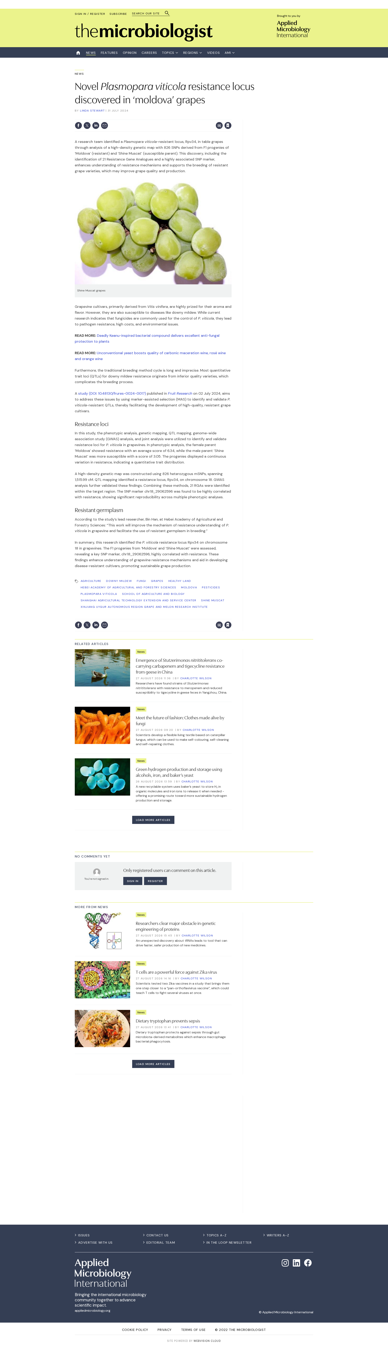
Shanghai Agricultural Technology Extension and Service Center (138, 600)
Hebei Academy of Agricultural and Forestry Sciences (128, 587)
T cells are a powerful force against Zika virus (176, 971)
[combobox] (149, 13)
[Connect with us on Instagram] (285, 1263)
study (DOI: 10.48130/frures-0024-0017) (112, 393)
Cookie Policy (135, 1330)
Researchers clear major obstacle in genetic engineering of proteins (176, 926)
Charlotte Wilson (196, 678)
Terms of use (193, 1330)
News (79, 73)
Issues (84, 1235)
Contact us (158, 1235)
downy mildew (119, 581)
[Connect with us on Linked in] (296, 1263)
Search (167, 13)
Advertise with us (95, 1242)
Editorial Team (161, 1242)
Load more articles (153, 820)
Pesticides (211, 587)
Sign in (175, 117)
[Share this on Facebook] (78, 125)
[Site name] (144, 40)
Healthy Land (179, 581)
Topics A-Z (217, 1235)
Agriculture (91, 581)
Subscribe (118, 13)
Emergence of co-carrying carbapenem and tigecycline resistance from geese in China (180, 666)
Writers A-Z (278, 1235)
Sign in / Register (90, 13)
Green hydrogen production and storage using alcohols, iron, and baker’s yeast (179, 772)
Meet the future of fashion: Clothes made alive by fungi (180, 720)
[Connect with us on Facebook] (308, 1263)
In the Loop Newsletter (229, 1242)
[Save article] (228, 125)
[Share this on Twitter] (87, 125)
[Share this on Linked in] (95, 125)
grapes (157, 581)
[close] (231, 117)
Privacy (165, 1330)
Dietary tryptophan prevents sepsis (168, 1020)
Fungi (141, 581)
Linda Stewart (92, 110)
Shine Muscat (212, 600)
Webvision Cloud (207, 1341)
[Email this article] (104, 125)
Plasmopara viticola (99, 594)
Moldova (189, 587)
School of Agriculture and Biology (153, 594)
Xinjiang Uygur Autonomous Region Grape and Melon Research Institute (144, 607)
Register (155, 881)
